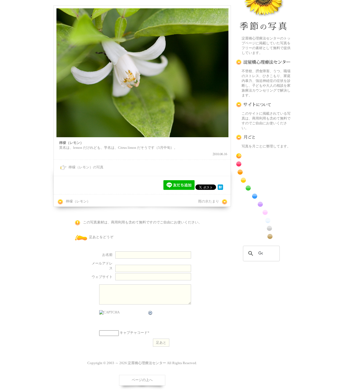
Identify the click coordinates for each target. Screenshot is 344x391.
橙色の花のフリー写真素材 (263, 172)
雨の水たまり (208, 201)
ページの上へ (142, 380)
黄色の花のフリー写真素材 (263, 180)
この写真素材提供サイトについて (263, 104)
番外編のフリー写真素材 (263, 236)
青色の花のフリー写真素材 (263, 196)
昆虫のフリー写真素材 (263, 228)
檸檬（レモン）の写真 (86, 167)
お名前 (107, 255)
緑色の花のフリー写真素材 (263, 188)
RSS (263, 156)
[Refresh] (150, 313)
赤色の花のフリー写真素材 (263, 164)
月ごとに (263, 137)
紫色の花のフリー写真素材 (263, 204)
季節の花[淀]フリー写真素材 (263, 16)
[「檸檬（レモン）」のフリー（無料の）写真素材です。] (142, 72)
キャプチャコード (134, 333)
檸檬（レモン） (78, 201)
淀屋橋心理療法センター (263, 62)
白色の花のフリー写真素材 (263, 220)
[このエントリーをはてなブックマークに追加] (220, 189)
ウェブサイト (102, 277)
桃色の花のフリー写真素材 (263, 212)
